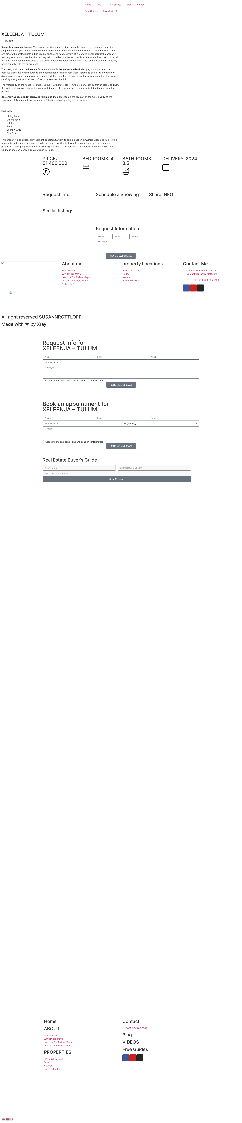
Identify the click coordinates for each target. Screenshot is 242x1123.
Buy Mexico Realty (113, 11)
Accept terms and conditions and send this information (74, 380)
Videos (140, 4)
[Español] (11, 1119)
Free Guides (91, 11)
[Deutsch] (7, 1119)
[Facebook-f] (186, 287)
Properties (115, 4)
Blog (129, 4)
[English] (4, 1119)
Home (88, 4)
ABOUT (100, 4)
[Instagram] (200, 287)
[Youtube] (193, 287)
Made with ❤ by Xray (23, 324)
